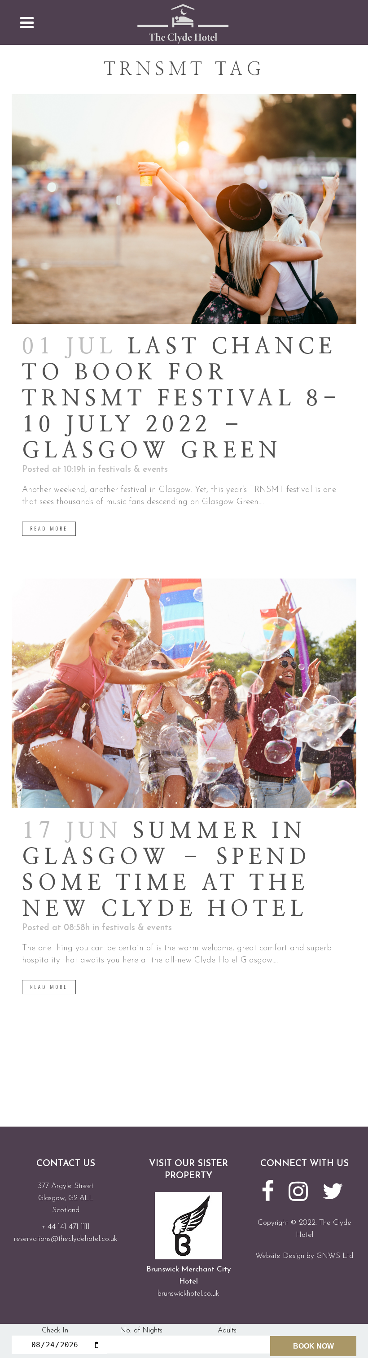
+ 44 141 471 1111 (65, 1227)
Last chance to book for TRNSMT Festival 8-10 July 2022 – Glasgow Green (181, 399)
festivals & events (133, 470)
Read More (49, 528)
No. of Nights (141, 1330)
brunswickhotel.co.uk (188, 1293)
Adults (227, 1330)
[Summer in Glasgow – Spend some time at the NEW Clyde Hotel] (184, 693)
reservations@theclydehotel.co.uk (65, 1239)
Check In (55, 1330)
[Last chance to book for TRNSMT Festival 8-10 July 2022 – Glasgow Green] (184, 209)
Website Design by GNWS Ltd (304, 1256)
